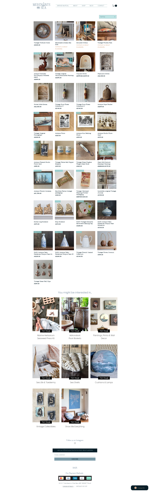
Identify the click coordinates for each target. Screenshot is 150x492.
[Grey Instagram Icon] (75, 443)
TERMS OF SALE (68, 486)
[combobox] (107, 17)
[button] (115, 6)
